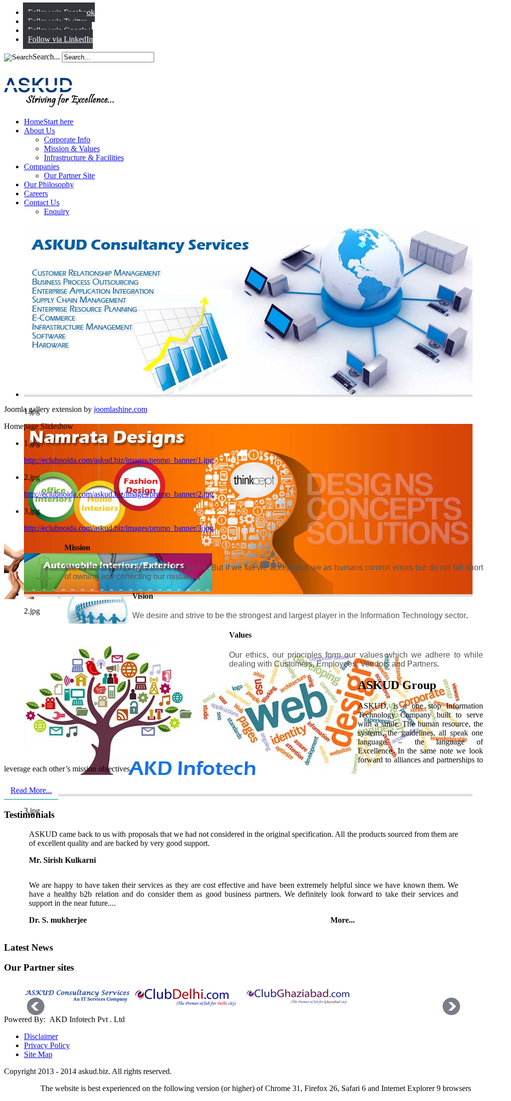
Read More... (31, 790)
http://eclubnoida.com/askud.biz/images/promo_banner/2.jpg (119, 494)
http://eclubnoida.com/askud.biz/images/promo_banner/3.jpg (119, 528)
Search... (46, 56)
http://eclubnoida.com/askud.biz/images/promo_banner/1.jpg (119, 460)
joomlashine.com (120, 409)
